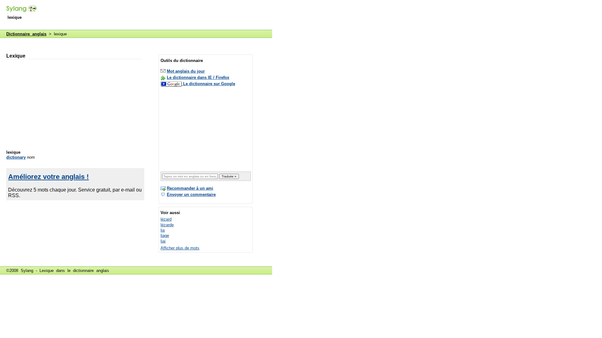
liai (163, 241)
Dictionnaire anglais (26, 34)
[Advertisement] (158, 15)
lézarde (167, 225)
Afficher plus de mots (180, 248)
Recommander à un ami (190, 188)
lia (163, 230)
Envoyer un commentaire (191, 194)
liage (165, 235)
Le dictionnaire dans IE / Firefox (198, 77)
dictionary (16, 157)
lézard (166, 219)
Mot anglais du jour (186, 71)
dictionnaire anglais (91, 270)
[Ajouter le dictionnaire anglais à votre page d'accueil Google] (172, 83)
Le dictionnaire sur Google (209, 83)
